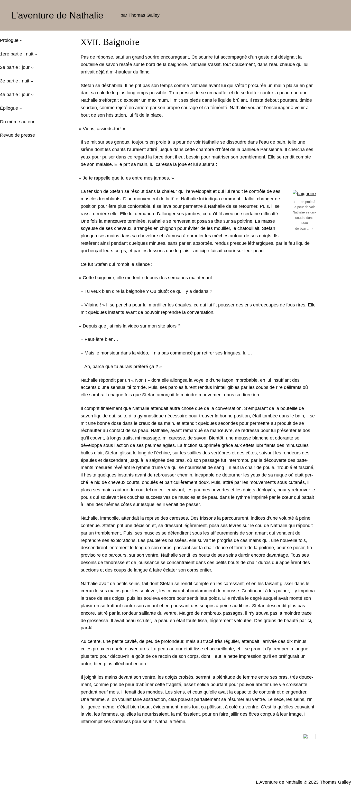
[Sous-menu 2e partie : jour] (32, 67)
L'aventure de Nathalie (57, 15)
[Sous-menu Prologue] (21, 40)
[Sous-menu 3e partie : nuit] (32, 81)
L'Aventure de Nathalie (279, 782)
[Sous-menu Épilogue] (20, 108)
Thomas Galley (144, 15)
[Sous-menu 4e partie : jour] (32, 94)
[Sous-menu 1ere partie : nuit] (36, 54)
